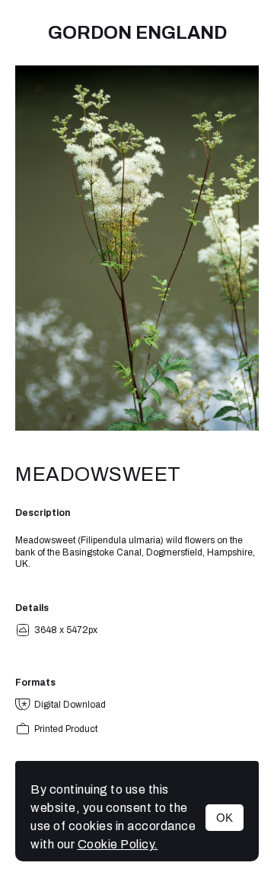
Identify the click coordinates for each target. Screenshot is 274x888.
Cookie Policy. (118, 844)
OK (224, 817)
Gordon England (137, 33)
